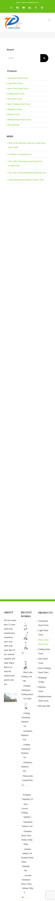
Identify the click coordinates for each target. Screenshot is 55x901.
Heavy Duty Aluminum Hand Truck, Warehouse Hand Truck (15, 249)
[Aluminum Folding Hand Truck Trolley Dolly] (27, 838)
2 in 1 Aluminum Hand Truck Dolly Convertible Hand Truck (15, 447)
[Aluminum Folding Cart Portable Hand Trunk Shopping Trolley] (27, 860)
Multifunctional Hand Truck (19, 119)
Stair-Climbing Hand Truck (18, 104)
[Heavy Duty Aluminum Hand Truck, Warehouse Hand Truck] (25, 706)
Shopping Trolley (14, 109)
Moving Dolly (13, 125)
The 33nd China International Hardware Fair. (27, 173)
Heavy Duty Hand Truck (17, 88)
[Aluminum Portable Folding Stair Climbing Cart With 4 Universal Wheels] (25, 636)
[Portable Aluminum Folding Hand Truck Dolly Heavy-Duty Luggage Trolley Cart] (27, 692)
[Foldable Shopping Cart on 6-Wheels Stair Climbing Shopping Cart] (25, 787)
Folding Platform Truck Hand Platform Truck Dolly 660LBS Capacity (15, 496)
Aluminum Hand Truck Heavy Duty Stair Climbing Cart (15, 348)
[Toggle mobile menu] (49, 20)
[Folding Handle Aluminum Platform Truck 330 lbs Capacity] (27, 751)
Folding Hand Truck (16, 94)
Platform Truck (13, 114)
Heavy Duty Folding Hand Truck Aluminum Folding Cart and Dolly (15, 298)
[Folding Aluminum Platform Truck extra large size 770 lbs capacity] (27, 735)
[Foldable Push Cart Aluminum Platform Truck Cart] (27, 824)
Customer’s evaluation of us (20, 154)
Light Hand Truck (15, 83)
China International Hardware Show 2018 (26, 180)
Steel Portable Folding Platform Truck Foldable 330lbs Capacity (15, 545)
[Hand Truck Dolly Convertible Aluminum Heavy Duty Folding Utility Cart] (27, 884)
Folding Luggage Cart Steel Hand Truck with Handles (15, 199)
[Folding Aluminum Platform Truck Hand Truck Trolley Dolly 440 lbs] (27, 720)
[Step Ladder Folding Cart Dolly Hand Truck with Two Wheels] (27, 676)
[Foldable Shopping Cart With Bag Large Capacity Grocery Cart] (27, 797)
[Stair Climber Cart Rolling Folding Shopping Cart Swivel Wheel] (25, 655)
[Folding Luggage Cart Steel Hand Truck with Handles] (25, 665)
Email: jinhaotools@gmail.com (27, 2)
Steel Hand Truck (14, 99)
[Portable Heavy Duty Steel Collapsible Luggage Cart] (25, 627)
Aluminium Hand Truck (17, 78)
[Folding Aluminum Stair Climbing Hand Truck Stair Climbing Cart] (25, 646)
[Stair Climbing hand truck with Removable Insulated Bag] (27, 778)
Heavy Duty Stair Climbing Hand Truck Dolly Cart (15, 397)
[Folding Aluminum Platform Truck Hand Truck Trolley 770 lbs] (27, 767)
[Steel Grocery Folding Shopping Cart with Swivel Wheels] (27, 811)
